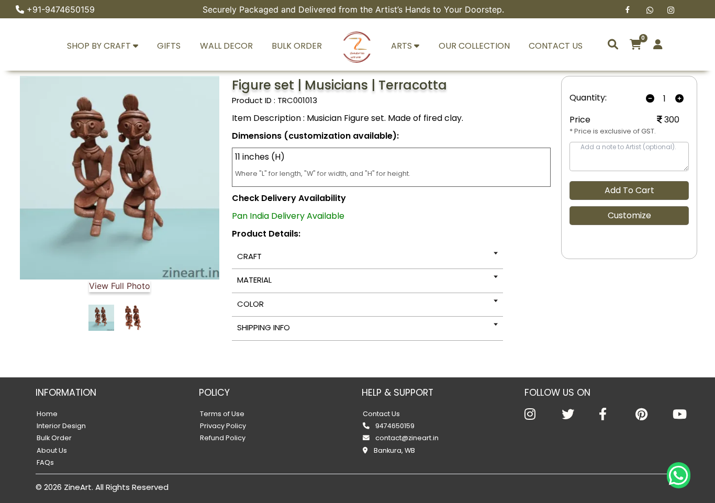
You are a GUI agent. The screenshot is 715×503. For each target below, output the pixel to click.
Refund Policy (222, 437)
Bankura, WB (393, 450)
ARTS (402, 46)
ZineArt (78, 487)
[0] (636, 44)
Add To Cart (629, 190)
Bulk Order (54, 437)
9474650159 (394, 425)
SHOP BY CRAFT (100, 46)
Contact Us (381, 413)
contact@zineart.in (406, 437)
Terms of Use (222, 413)
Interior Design (61, 425)
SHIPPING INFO (263, 327)
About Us (52, 450)
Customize (629, 215)
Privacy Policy (223, 425)
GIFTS (169, 46)
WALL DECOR (226, 46)
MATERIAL (254, 279)
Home (47, 413)
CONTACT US (556, 46)
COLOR (250, 303)
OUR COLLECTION (474, 46)
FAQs (45, 462)
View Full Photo (119, 286)
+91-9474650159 (61, 9)
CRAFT (249, 256)
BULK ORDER (297, 46)
